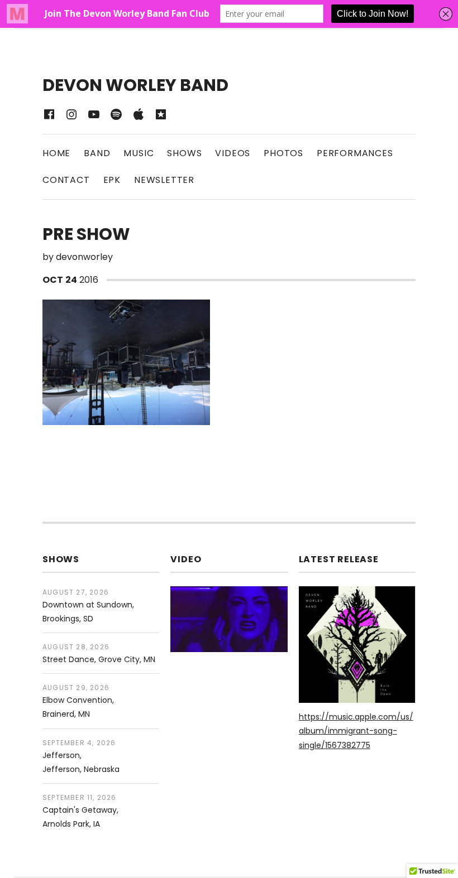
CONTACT (66, 179)
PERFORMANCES (355, 153)
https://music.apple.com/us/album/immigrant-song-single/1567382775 (356, 730)
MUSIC (138, 153)
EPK (112, 179)
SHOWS (184, 153)
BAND (97, 153)
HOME (56, 153)
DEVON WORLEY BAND (135, 85)
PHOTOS (283, 153)
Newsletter (164, 179)
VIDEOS (232, 153)
